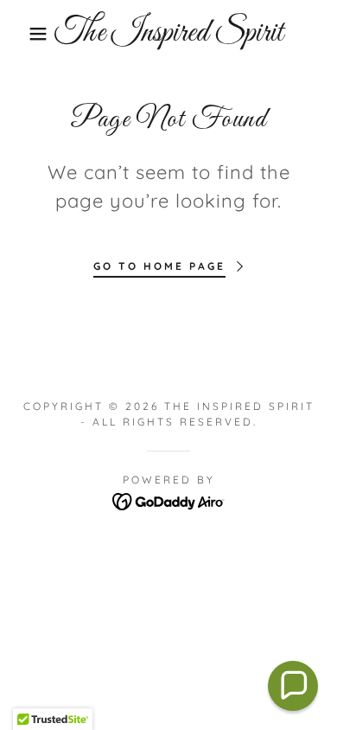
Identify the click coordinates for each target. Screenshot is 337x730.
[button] (26, 33)
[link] (169, 34)
